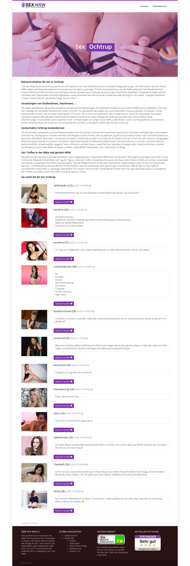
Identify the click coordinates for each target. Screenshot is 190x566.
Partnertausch (75, 548)
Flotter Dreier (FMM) (78, 546)
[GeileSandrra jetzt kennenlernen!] (34, 194)
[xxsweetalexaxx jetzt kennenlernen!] (34, 275)
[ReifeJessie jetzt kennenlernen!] (34, 373)
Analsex (73, 541)
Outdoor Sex (75, 551)
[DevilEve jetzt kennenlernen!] (34, 218)
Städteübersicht (160, 6)
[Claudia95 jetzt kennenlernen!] (34, 472)
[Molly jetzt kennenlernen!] (34, 499)
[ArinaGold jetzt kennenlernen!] (34, 346)
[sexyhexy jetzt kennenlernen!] (34, 250)
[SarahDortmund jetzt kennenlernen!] (34, 319)
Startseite (144, 6)
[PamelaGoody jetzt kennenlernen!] (34, 397)
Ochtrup (86, 185)
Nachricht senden (62, 202)
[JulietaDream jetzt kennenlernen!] (34, 445)
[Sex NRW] (33, 6)
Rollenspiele (74, 543)
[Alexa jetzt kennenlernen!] (34, 421)
